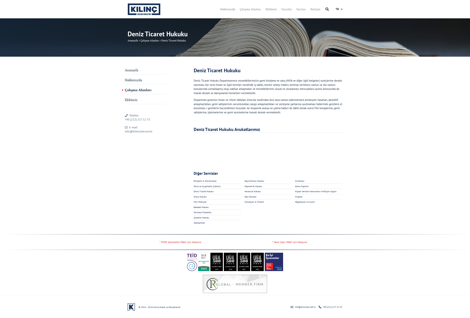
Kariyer (301, 9)
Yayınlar (286, 9)
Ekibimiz (271, 9)
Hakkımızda (227, 9)
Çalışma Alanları (250, 9)
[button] (327, 9)
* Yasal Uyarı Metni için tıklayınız (289, 242)
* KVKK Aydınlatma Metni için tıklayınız (180, 242)
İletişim (315, 9)
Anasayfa (133, 40)
